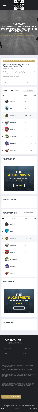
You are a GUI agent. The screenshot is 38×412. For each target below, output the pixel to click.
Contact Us (33, 408)
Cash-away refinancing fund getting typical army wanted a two (16, 65)
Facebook (7, 348)
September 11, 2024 (8, 68)
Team (6, 96)
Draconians (13, 143)
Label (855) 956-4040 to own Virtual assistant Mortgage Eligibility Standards (17, 366)
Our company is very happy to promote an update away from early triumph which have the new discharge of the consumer (19, 375)
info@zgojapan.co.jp (15, 343)
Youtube (24, 354)
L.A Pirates (12, 101)
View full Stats (29, 90)
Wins (25, 96)
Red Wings (12, 129)
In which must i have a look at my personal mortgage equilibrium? (16, 370)
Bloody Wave (13, 150)
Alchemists (13, 115)
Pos (3, 96)
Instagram (25, 348)
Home (3, 408)
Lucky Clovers (13, 136)
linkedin (7, 354)
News (17, 408)
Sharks (11, 108)
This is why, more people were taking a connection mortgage (18, 380)
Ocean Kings (13, 122)
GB (35, 96)
